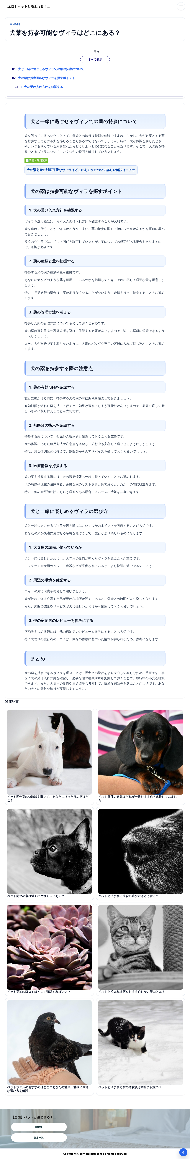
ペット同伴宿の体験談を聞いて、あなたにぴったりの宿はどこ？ (48, 798)
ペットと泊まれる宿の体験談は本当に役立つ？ (130, 1087)
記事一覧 (39, 1137)
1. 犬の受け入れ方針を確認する (42, 87)
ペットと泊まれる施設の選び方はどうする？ (129, 896)
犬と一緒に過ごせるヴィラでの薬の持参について (51, 69)
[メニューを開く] (181, 6)
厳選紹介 (15, 24)
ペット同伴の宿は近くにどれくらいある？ (35, 896)
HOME (38, 1127)
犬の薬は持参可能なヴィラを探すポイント (46, 78)
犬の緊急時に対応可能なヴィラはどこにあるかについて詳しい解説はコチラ (81, 170)
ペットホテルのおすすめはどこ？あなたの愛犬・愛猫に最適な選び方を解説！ (48, 1089)
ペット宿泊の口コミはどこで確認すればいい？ (39, 992)
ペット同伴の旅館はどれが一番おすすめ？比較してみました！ (138, 798)
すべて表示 (95, 59)
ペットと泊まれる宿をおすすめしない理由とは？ (132, 992)
